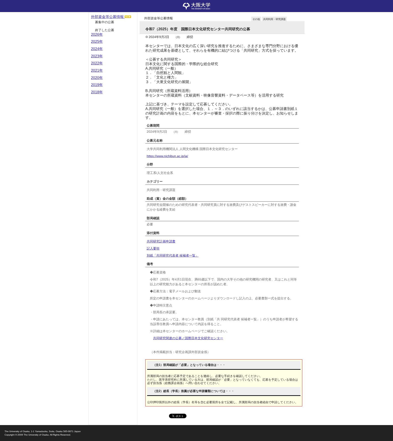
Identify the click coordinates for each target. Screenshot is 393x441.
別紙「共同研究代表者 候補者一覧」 (173, 255)
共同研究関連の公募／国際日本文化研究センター (188, 338)
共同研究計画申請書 (161, 241)
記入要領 (153, 248)
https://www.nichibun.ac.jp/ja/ (167, 156)
